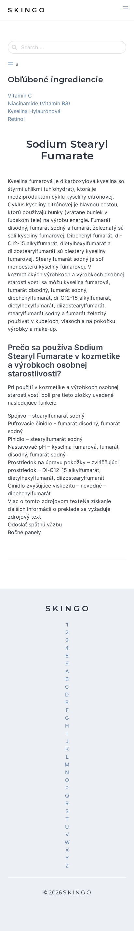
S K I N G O (67, 608)
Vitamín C (20, 95)
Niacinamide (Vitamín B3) (39, 103)
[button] (125, 8)
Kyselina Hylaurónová (34, 111)
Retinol (16, 119)
